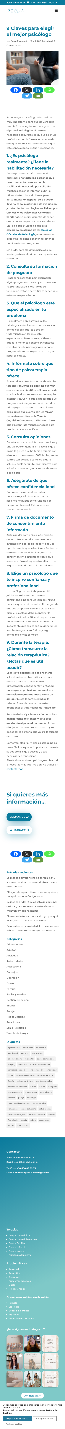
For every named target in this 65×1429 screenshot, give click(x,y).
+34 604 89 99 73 (17, 2)
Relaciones (13, 1022)
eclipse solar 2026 (45, 1075)
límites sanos (31, 1092)
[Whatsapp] (49, 90)
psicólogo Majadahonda (18, 1103)
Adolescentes (14, 944)
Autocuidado (14, 961)
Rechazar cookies (14, 1424)
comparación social (16, 1070)
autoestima (37, 1053)
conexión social (35, 1070)
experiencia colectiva (17, 1086)
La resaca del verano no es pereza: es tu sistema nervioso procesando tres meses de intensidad (31, 882)
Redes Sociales (15, 1016)
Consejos (12, 972)
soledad (51, 1114)
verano (11, 1125)
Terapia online (16, 1251)
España (11, 1081)
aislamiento (28, 1047)
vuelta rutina (22, 1125)
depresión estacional (25, 1075)
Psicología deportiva (20, 1255)
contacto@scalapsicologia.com (32, 1172)
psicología (31, 1097)
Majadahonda (46, 1092)
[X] (27, 90)
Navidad (11, 1097)
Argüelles (14, 1314)
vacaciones (44, 1120)
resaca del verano (28, 1109)
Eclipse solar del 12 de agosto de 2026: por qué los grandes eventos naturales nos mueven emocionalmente (31, 906)
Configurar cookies (45, 1418)
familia (33, 1086)
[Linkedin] (38, 90)
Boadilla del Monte (19, 1310)
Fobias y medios (16, 994)
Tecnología (13, 1120)
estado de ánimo (25, 1081)
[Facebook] (15, 90)
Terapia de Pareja (17, 1033)
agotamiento (14, 1047)
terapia (24, 1120)
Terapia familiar (17, 1243)
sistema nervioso (37, 1114)
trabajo (33, 1120)
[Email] (38, 95)
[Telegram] (27, 95)
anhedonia (41, 1047)
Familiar (11, 989)
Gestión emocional (17, 1000)
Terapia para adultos (19, 1235)
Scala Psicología (19, 41)
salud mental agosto (17, 1114)
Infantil (10, 1005)
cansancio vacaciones (40, 1064)
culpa (10, 1075)
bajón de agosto (15, 1059)
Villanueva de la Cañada (21, 1318)
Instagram (52, 1086)
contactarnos (14, 769)
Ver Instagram (32, 1395)
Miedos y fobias (17, 1288)
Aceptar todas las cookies (17, 1418)
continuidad (51, 1070)
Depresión (12, 977)
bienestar (29, 1059)
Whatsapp (18, 830)
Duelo (10, 983)
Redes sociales (39, 1103)
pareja (21, 1097)
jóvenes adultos (15, 1092)
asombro (25, 1053)
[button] (14, 1343)
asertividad (13, 1053)
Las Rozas (14, 1306)
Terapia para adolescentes (23, 1239)
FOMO (42, 1086)
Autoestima (13, 966)
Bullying (11, 1064)
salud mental (45, 1109)
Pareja (10, 1011)
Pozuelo (13, 1302)
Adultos (47, 41)
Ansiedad (12, 955)
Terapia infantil (17, 1247)
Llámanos (17, 816)
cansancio (22, 1064)
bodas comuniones (45, 1059)
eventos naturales (44, 1081)
